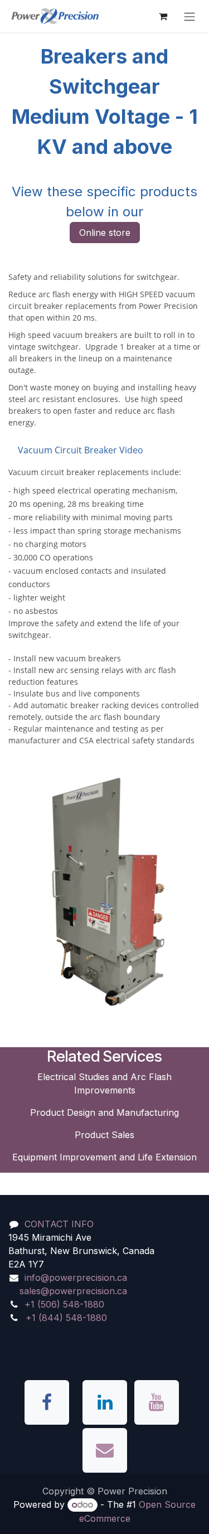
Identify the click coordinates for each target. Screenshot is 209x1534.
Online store (104, 232)
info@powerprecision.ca (76, 1277)
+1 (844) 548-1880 (66, 1317)
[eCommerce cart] (163, 16)
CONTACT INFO (59, 1224)
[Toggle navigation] (189, 16)
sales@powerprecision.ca (73, 1290)
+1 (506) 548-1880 (64, 1304)
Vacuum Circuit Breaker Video (80, 450)
